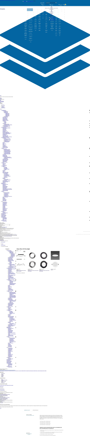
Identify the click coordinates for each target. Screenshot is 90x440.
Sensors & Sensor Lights (5, 159)
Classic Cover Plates (5, 118)
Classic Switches (5, 117)
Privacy (2, 379)
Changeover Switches (5, 147)
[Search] (56, 3)
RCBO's (4, 142)
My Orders (53, 19)
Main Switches (4, 143)
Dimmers (5, 122)
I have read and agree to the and (8, 234)
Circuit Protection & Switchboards (5, 137)
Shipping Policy (27, 410)
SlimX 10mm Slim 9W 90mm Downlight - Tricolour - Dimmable (21, 270)
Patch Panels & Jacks (10, 358)
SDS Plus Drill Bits (5, 205)
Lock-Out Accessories (10, 289)
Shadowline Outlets (10, 259)
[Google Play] (2, 400)
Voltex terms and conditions (9, 234)
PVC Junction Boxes (6, 175)
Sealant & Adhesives (5, 208)
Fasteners (2, 191)
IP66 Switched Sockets (5, 184)
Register (51, 7)
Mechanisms (9, 261)
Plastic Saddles (6, 168)
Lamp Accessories (5, 130)
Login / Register (51, 5)
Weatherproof (4, 123)
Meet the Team (3, 373)
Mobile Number (2, 232)
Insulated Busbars (5, 146)
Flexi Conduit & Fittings (5, 172)
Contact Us (2, 375)
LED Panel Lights (10, 298)
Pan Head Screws (6, 194)
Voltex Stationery (5, 218)
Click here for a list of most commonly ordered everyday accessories (29, 10)
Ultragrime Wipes (5, 210)
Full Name (1, 229)
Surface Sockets (4, 128)
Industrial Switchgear (3, 183)
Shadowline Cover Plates (5, 120)
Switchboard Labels (12, 284)
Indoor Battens (5, 158)
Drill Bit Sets (4, 204)
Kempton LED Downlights (7, 153)
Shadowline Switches (5, 119)
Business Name (2, 233)
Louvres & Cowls (5, 165)
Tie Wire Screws (6, 195)
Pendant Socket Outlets (5, 190)
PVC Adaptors (5, 173)
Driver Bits (4, 207)
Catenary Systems (5, 180)
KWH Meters (9, 276)
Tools (59, 7)
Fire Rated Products (5, 134)
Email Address (2, 230)
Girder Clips (4, 182)
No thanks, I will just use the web (3, 395)
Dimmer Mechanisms (5, 160)
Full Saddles (11, 311)
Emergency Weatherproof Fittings (8, 157)
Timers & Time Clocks (10, 277)
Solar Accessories (3, 216)
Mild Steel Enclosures (10, 335)
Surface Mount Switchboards (7, 139)
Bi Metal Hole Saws (5, 202)
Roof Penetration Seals (5, 181)
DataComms (62, 7)
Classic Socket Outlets (10, 257)
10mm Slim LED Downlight (7, 151)
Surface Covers (11, 282)
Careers (2, 374)
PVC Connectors (11, 318)
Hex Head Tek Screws (12, 338)
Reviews (2, 376)
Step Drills (4, 206)
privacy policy (15, 234)
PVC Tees (5, 176)
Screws (9, 337)
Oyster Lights (4, 154)
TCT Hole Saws (4, 203)
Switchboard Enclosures (7, 141)
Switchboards (9, 280)
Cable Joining (9, 270)
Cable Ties (4, 178)
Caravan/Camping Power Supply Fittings (7, 189)
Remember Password (2, 225)
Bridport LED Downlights (13, 297)
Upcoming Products (3, 214)
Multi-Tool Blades (5, 209)
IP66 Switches (4, 185)
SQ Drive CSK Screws (6, 192)
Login (51, 6)
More (65, 7)
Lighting (39, 7)
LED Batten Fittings (5, 156)
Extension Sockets (5, 187)
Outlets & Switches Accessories (6, 125)
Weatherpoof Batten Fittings (13, 300)
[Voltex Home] (24, 1)
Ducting (4, 164)
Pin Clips (4, 170)
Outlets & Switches (25, 7)
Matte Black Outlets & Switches (6, 126)
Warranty (2, 380)
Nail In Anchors (4, 199)
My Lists (2, 106)
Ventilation (42, 7)
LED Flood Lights (5, 155)
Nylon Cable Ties (6, 179)
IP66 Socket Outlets (5, 186)
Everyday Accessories (3, 215)
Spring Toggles (4, 200)
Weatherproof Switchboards (7, 140)
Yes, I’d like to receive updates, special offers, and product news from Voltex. (8, 235)
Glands (3, 171)
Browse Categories (3, 8)
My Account (53, 17)
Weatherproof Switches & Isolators (8, 124)
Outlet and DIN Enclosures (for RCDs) (7, 188)
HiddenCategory (6, 111)
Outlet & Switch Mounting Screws (8, 196)
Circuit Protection (35, 7)
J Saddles (5, 169)
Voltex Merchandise (3, 217)
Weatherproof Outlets (12, 264)
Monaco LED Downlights (7, 149)
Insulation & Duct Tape (5, 131)
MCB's (3, 144)
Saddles (4, 166)
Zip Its (3, 197)
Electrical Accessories (30, 7)
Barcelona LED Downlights (7, 150)
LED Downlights (10, 291)
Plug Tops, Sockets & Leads (6, 132)
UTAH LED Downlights (12, 295)
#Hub (0, 95)
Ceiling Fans (4, 163)
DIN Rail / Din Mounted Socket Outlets (7, 136)
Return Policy (35, 410)
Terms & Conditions (3, 381)
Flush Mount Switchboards (7, 138)
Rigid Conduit (5, 177)
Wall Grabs (4, 198)
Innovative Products (3, 213)
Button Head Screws (12, 340)
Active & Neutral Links (5, 135)
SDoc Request (3, 382)
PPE (3, 219)
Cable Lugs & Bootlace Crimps (6, 133)
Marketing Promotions (3, 220)
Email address (2, 224)
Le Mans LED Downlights (7, 152)
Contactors (4, 145)
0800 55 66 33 (3, 9)
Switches (5, 121)
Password (1, 231)
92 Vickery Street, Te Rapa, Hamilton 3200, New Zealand (6, 385)
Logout (51, 8)
